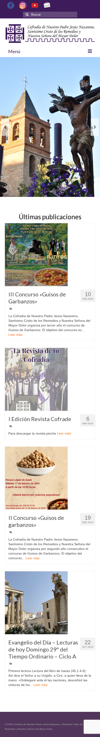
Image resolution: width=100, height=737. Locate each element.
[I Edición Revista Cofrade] (50, 379)
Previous (5, 127)
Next (95, 127)
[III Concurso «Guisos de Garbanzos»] (50, 254)
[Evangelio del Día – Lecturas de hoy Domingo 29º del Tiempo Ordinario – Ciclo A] (50, 602)
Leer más (15, 334)
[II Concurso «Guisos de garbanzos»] (50, 478)
